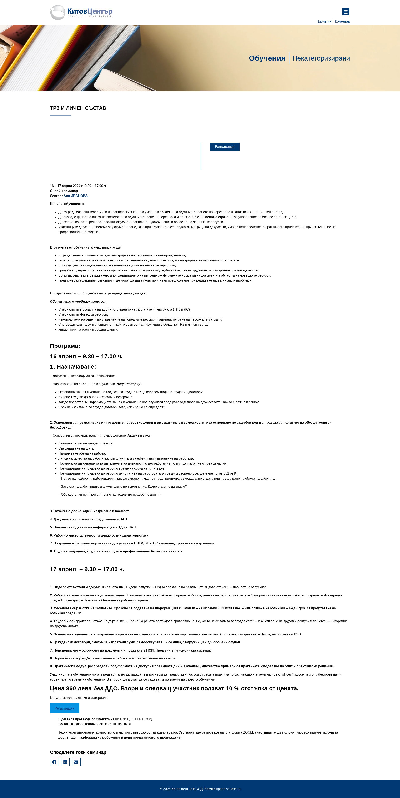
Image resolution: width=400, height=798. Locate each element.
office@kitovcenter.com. (299, 674)
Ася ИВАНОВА (76, 196)
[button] (225, 147)
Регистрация (64, 708)
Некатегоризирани (321, 58)
